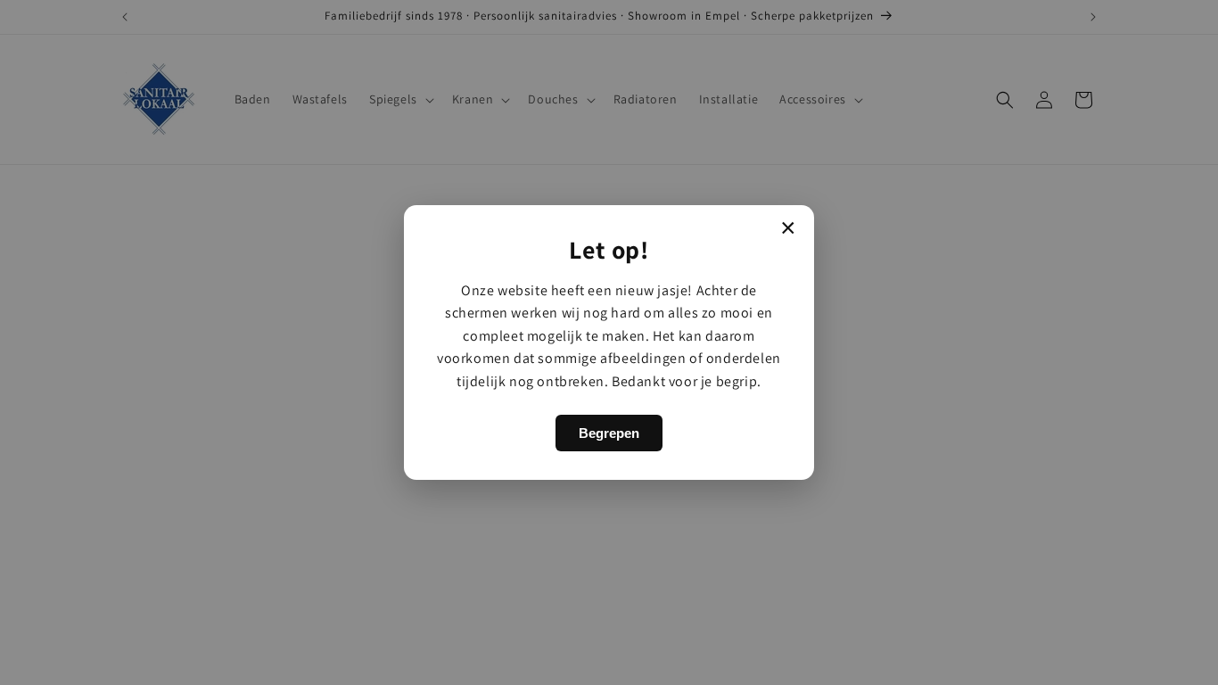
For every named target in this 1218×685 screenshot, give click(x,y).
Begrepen (609, 433)
